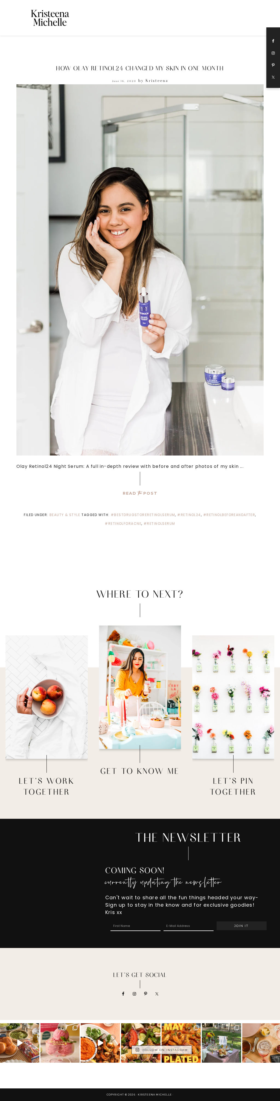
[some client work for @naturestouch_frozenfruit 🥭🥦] (60, 1043)
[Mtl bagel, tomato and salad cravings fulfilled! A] (141, 1043)
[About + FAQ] (140, 687)
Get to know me (140, 719)
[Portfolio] (46, 697)
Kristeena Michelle (62, 18)
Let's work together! (46, 729)
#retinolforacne (123, 523)
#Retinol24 (189, 514)
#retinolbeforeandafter (229, 514)
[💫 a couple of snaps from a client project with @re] (221, 1043)
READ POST (140, 493)
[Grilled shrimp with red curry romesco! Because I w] (100, 1043)
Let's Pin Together (233, 729)
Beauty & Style (64, 514)
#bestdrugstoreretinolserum (143, 514)
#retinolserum (159, 523)
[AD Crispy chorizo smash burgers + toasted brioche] (19, 1043)
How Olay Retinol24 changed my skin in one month (140, 68)
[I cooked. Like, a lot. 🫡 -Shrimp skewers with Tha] (181, 1043)
